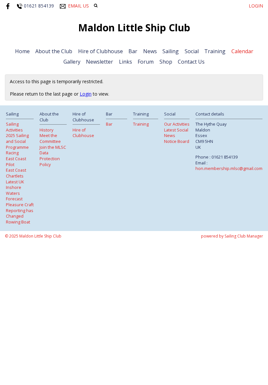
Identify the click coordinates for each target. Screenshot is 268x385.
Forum (146, 61)
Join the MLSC (53, 147)
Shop (165, 61)
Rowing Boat (18, 222)
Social (192, 51)
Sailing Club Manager (244, 236)
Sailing (170, 51)
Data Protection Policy (50, 158)
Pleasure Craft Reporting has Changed (20, 210)
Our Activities (177, 124)
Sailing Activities (14, 127)
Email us (78, 6)
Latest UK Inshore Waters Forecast (15, 190)
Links (125, 61)
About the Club (53, 51)
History (46, 130)
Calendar (242, 51)
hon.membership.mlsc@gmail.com (228, 168)
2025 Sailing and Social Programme (17, 141)
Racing (12, 153)
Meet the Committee (50, 138)
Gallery (71, 61)
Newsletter (99, 61)
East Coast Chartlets (16, 173)
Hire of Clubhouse (100, 51)
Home (22, 51)
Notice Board (176, 141)
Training (215, 51)
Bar (132, 51)
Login (256, 6)
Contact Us (191, 61)
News (150, 51)
